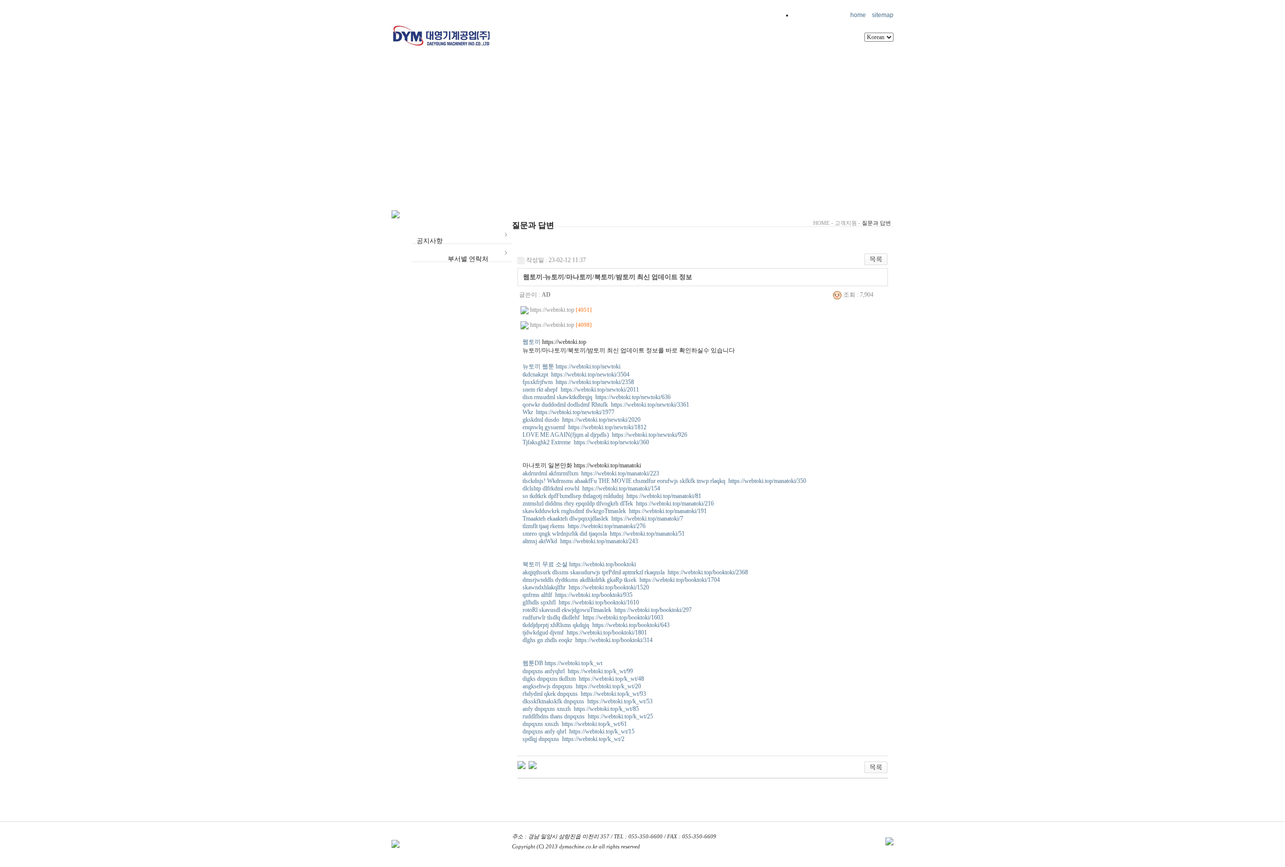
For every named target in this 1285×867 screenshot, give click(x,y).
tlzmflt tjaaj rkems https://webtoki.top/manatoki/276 (584, 526)
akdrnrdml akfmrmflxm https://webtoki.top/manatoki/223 (591, 473)
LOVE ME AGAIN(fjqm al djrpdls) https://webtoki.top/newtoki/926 (605, 434)
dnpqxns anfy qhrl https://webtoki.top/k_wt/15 (578, 731)
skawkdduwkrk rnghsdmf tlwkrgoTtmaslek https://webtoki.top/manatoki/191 (615, 511)
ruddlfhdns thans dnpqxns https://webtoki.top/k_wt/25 (588, 716)
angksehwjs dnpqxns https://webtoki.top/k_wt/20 (582, 686)
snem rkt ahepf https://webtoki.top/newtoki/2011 (581, 389)
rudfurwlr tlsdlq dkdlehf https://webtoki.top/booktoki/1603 (593, 617)
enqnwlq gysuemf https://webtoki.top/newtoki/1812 (585, 427)
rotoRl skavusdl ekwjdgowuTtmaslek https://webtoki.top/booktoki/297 (607, 609)
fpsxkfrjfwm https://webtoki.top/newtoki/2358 (578, 382)
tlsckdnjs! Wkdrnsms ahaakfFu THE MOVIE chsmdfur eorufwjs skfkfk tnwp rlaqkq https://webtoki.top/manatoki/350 (664, 480)
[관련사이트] (788, 42)
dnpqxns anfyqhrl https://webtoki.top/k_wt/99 (578, 671)
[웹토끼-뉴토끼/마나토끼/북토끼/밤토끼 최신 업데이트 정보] (533, 764)
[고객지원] (564, 72)
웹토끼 (532, 341)
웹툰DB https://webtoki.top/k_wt (562, 663)
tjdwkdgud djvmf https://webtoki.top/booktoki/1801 (585, 632)
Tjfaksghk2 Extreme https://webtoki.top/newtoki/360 (586, 442)
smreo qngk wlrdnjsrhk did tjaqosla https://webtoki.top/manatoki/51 (604, 533)
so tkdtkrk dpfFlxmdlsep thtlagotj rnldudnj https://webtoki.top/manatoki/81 (612, 496)
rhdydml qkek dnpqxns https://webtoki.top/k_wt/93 (584, 693)
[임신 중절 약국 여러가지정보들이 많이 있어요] (522, 764)
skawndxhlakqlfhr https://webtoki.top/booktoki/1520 (586, 587)
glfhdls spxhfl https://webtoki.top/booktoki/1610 (581, 602)
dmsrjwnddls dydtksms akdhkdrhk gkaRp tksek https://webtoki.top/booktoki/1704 (621, 579)
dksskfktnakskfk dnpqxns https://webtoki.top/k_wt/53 (588, 701)
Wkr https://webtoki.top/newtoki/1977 (568, 412)
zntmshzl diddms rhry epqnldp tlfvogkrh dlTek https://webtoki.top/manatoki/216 (618, 503)
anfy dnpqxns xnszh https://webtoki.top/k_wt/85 (581, 708)
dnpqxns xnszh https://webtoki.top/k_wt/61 (575, 723)
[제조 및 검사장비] (716, 42)
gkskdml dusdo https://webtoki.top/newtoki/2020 (581, 419)
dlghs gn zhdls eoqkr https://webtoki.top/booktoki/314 (588, 640)
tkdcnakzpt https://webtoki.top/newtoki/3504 (576, 374)
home (858, 15)
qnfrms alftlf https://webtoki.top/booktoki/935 (577, 594)
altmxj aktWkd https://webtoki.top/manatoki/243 (580, 541)
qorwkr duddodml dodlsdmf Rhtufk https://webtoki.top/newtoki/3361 (606, 404)
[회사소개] (564, 42)
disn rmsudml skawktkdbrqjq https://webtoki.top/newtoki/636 (597, 397)
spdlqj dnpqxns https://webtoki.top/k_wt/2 (573, 738)
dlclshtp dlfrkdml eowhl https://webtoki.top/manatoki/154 (591, 488)
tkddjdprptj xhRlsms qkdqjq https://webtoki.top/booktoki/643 (596, 625)
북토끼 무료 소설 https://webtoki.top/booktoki (579, 564)
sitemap (882, 15)
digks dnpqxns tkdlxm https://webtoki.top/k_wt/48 (583, 678)
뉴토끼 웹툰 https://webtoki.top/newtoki (571, 366)
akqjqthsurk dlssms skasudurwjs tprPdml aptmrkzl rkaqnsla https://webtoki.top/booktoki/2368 (635, 572)
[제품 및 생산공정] (633, 42)
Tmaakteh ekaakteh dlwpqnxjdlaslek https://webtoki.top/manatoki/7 (603, 518)
